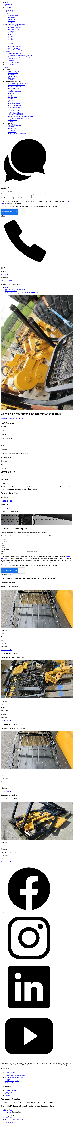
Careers (7, 6)
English (7, 11)
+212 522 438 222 (6, 274)
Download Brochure (17, 418)
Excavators (11, 21)
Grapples (11, 34)
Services (7, 51)
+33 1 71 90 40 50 (6, 281)
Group (6, 2)
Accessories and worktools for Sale (15, 289)
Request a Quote (6, 418)
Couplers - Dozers (13, 29)
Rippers (10, 39)
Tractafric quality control (15, 53)
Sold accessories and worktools (14, 1077)
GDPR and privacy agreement (17, 133)
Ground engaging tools (15, 46)
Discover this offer (6, 650)
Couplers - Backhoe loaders (16, 26)
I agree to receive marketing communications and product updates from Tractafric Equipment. (31, 206)
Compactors (12, 17)
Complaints (11, 130)
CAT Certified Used (11, 64)
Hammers (11, 36)
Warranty (11, 60)
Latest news (8, 7)
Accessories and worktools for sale (15, 24)
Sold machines (9, 1074)
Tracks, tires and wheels (15, 45)
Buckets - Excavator (14, 33)
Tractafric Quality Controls (9, 524)
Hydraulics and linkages (15, 50)
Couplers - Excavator (14, 27)
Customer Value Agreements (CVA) (19, 57)
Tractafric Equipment (14, 125)
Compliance (8, 4)
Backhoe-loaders (13, 15)
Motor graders (12, 19)
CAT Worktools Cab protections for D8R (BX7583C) (21, 293)
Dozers (10, 22)
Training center (12, 58)
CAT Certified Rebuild (12, 62)
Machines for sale (10, 14)
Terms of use (12, 132)
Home (6, 68)
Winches (10, 43)
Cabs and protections (14, 48)
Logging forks (12, 38)
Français (12, 11)
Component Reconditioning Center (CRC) (21, 55)
